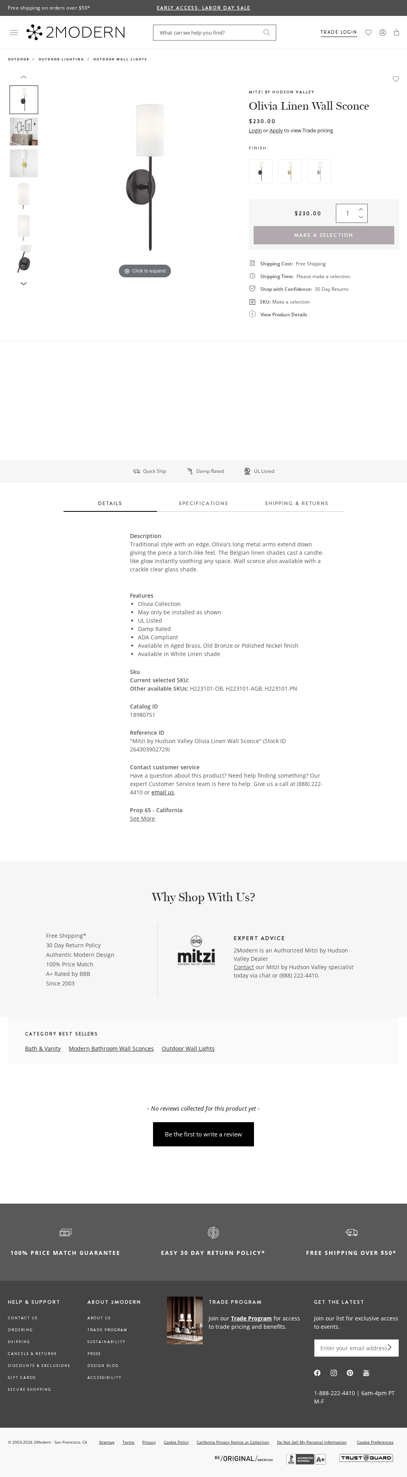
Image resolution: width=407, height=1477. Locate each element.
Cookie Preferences (375, 1442)
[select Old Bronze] (261, 171)
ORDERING (20, 1330)
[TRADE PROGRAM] (236, 1322)
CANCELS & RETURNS (32, 1353)
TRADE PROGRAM (107, 1330)
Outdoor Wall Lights (120, 59)
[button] (396, 32)
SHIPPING (19, 1342)
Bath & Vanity (43, 1048)
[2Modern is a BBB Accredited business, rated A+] (307, 1462)
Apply (276, 130)
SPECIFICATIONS (204, 503)
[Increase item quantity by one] (363, 208)
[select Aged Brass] (290, 171)
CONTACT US (23, 1318)
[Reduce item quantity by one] (363, 219)
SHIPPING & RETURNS (297, 503)
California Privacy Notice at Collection (233, 1442)
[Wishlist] (368, 32)
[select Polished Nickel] (319, 171)
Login (255, 130)
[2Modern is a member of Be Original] (244, 1458)
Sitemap (106, 1442)
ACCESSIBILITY (104, 1377)
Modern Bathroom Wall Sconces (111, 1048)
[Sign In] (383, 32)
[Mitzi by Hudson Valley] (196, 951)
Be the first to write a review (203, 1134)
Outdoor (18, 59)
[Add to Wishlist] (396, 78)
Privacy (149, 1442)
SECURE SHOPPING (29, 1389)
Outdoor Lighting (61, 59)
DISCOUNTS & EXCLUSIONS (39, 1365)
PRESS (94, 1353)
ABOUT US (99, 1318)
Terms (128, 1442)
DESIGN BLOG (103, 1365)
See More (142, 818)
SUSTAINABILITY (106, 1342)
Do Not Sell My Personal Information (312, 1442)
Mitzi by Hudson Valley (281, 92)
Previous (51, 178)
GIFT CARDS (22, 1377)
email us (162, 792)
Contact (244, 967)
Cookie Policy (176, 1442)
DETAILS (110, 503)
